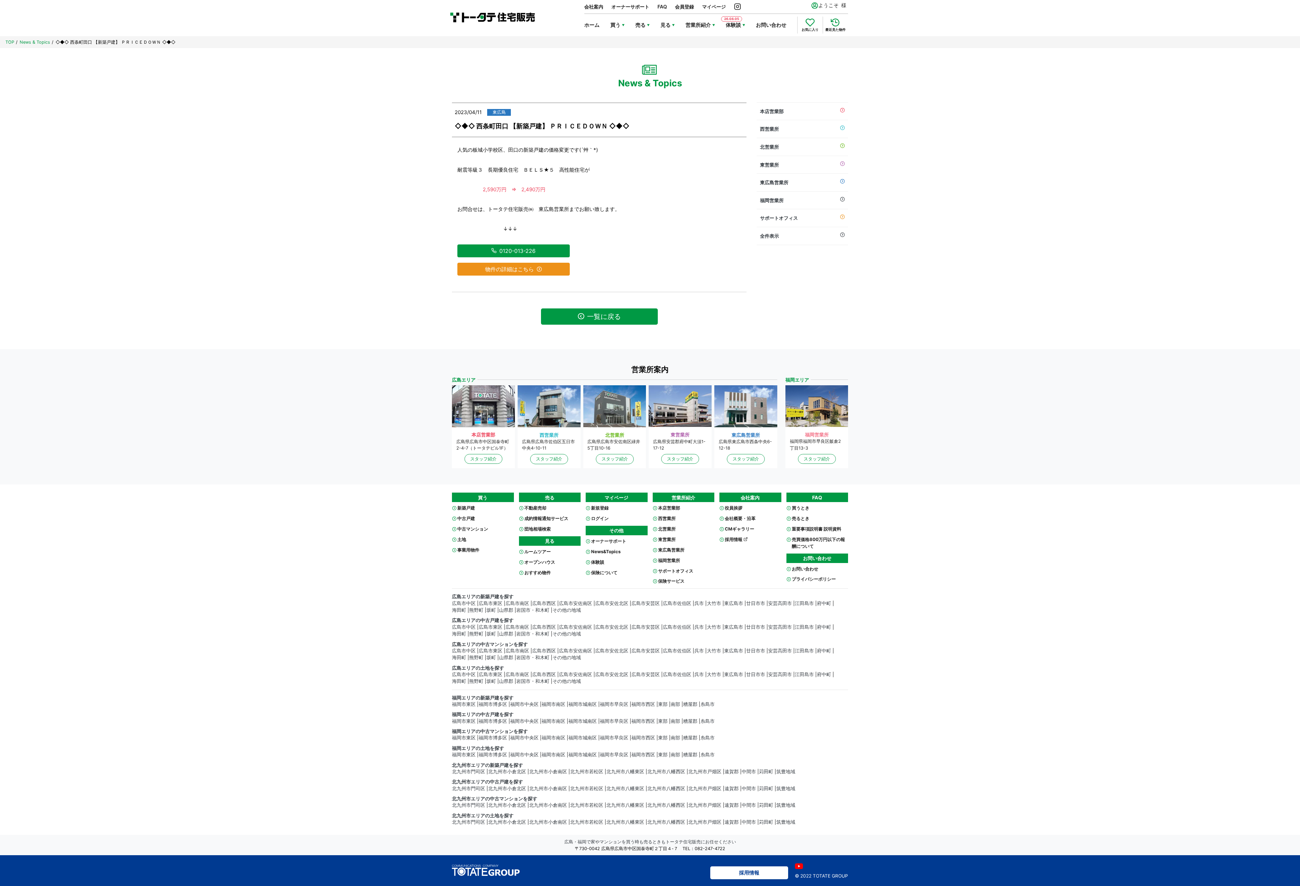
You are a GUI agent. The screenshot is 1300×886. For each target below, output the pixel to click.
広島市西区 (544, 603)
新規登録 (600, 508)
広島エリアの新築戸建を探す (483, 596)
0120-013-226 (517, 250)
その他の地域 (566, 610)
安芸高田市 (780, 603)
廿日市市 (755, 603)
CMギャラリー (739, 529)
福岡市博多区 (493, 704)
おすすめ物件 (537, 572)
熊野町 (476, 610)
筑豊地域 (785, 771)
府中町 (824, 603)
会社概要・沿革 (740, 518)
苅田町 (766, 771)
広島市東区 (490, 603)
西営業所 (769, 129)
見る (665, 25)
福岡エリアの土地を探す (478, 748)
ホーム (592, 25)
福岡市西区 (643, 704)
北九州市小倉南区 (548, 771)
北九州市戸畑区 (704, 771)
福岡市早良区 (614, 704)
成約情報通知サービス (546, 518)
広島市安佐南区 (575, 603)
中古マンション (472, 529)
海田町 (459, 610)
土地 (461, 539)
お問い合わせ (771, 25)
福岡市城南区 (582, 704)
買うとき (800, 508)
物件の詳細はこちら (509, 269)
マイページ (714, 6)
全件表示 (769, 236)
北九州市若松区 (586, 771)
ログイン (600, 518)
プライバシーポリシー (814, 579)
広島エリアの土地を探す (478, 668)
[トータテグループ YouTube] (799, 866)
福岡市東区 (464, 704)
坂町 (491, 610)
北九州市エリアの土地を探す (483, 815)
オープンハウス (539, 562)
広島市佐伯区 (677, 603)
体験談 (597, 562)
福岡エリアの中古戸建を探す (483, 714)
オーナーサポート (630, 6)
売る (640, 25)
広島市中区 (464, 603)
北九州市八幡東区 (625, 771)
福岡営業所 (772, 200)
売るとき (800, 518)
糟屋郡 (690, 704)
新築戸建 (466, 508)
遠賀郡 (731, 771)
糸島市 (707, 704)
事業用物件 (468, 550)
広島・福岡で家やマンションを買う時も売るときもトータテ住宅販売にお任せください (650, 841)
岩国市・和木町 (532, 610)
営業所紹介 (698, 25)
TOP (9, 42)
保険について (604, 572)
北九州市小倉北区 (507, 771)
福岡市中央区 (524, 704)
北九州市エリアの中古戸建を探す (487, 781)
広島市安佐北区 (611, 603)
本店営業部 (772, 111)
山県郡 (506, 610)
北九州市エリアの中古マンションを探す (494, 798)
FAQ (662, 6)
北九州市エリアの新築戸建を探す (487, 765)
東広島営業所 (774, 182)
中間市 (749, 771)
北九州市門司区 (468, 771)
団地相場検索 (537, 529)
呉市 (699, 603)
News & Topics (35, 42)
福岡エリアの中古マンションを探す (490, 731)
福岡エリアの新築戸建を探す (483, 697)
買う (615, 25)
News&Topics (606, 551)
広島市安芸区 (645, 603)
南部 (675, 704)
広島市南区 (517, 603)
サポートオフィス (779, 218)
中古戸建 (466, 518)
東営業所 (769, 165)
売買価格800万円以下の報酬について (818, 543)
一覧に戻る (604, 316)
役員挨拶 (733, 508)
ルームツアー (537, 551)
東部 (663, 704)
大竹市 (714, 603)
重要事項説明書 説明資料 (816, 529)
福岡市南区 (553, 704)
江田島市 (804, 603)
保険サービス (671, 581)
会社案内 (593, 6)
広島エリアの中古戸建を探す (483, 620)
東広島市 (733, 603)
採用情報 (734, 539)
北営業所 (769, 147)
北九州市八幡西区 (666, 771)
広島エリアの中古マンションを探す (490, 644)
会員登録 (684, 6)
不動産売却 (535, 508)
